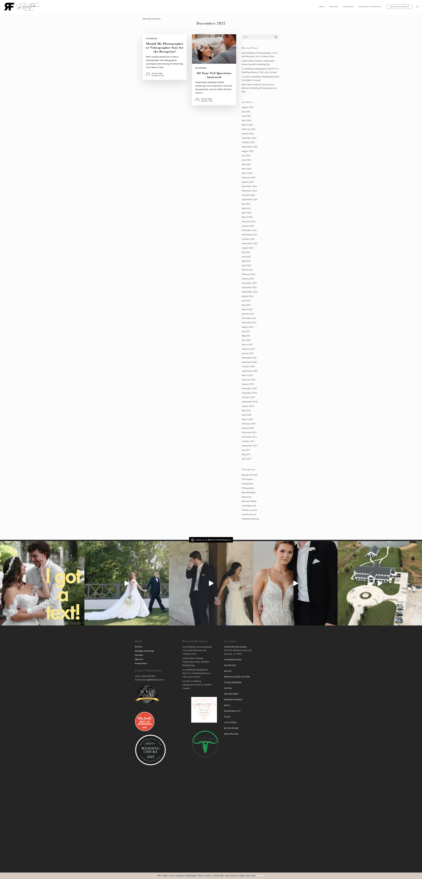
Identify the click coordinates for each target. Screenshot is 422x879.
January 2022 (248, 313)
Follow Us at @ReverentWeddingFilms (213, 539)
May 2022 (246, 305)
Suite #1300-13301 (232, 821)
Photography (248, 488)
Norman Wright (157, 73)
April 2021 (246, 340)
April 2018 (246, 415)
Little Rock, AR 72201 (234, 853)
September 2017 (249, 445)
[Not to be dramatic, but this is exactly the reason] (126, 583)
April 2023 (246, 265)
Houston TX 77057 (232, 753)
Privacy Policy (141, 663)
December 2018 (249, 388)
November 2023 (249, 234)
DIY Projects (247, 479)
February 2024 (248, 221)
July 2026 (246, 111)
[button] (418, 6)
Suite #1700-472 (231, 850)
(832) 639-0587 (148, 676)
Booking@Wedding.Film (152, 679)
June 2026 (246, 116)
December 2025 (249, 138)
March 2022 (247, 309)
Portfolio (139, 655)
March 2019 (247, 375)
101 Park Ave (230, 817)
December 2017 (249, 432)
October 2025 (248, 142)
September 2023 (249, 243)
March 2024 (247, 217)
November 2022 (249, 287)
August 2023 (247, 247)
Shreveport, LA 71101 (267, 715)
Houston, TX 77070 (233, 654)
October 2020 (248, 366)
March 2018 (247, 419)
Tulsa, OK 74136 (231, 837)
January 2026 (248, 133)
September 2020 (249, 371)
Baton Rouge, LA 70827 (267, 699)
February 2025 (248, 177)
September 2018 (249, 401)
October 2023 (248, 239)
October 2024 (248, 195)
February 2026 (248, 129)
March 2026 (247, 124)
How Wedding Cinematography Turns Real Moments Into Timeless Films (259, 55)
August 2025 (247, 151)
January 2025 (248, 182)
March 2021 (247, 344)
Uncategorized (151, 38)
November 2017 (249, 436)
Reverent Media (249, 501)
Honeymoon (247, 483)
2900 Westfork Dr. (265, 692)
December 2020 (249, 357)
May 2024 (246, 208)
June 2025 (246, 160)
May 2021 (246, 335)
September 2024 (249, 199)
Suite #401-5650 (264, 695)
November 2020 (249, 362)
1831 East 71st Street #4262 (237, 833)
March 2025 (247, 173)
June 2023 (246, 256)
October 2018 (248, 397)
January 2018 (248, 428)
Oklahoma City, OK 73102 (236, 824)
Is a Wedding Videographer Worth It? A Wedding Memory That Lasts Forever (260, 70)
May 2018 (246, 410)
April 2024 (246, 212)
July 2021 (246, 331)
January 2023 (248, 278)
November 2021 (249, 322)
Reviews (138, 646)
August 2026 (247, 107)
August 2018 (247, 406)
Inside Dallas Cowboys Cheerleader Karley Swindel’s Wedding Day (258, 62)
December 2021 (249, 318)
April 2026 (246, 120)
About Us (139, 659)
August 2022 (247, 296)
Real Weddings (200, 68)
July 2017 (246, 450)
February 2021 (248, 349)
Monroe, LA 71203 (265, 731)
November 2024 (249, 190)
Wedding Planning (250, 518)
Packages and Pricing (144, 651)
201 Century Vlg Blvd (266, 724)
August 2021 (247, 327)
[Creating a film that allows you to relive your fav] (211, 583)
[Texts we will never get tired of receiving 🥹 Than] (42, 583)
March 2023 (247, 269)
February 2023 (248, 274)
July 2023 (246, 252)
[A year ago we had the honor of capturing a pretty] (295, 583)
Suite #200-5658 (264, 728)
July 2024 (246, 204)
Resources (246, 496)
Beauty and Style (250, 475)
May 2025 (246, 164)
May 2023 (246, 261)
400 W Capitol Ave (232, 846)
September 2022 (249, 291)
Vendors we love (249, 510)
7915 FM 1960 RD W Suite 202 (238, 650)
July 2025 (246, 155)
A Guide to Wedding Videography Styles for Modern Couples (260, 78)
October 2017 (248, 441)
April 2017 (246, 458)
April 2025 (246, 168)
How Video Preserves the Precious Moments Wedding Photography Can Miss (259, 88)
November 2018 (249, 393)
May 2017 (246, 454)
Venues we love (249, 514)
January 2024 (248, 226)
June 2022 (246, 300)
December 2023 (249, 230)
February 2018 (248, 423)
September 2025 (249, 146)
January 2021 (248, 353)
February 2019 (248, 379)
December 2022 (249, 283)
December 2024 (249, 186)
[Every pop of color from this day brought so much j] (380, 583)
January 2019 (248, 384)
